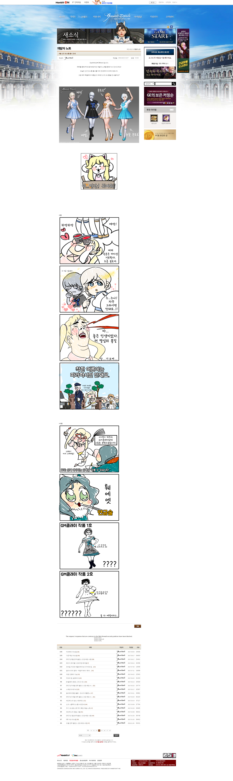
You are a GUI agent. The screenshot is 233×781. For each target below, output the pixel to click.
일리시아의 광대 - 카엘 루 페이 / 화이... (80, 670)
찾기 (163, 63)
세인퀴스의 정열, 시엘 (74, 712)
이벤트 (86, 2)
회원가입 (155, 63)
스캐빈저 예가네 (72, 689)
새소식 (61, 16)
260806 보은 (166, 103)
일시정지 (173, 103)
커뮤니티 (96, 16)
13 (96, 730)
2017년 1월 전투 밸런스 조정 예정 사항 (80, 716)
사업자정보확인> (106, 765)
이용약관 (65, 760)
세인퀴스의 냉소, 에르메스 (76, 701)
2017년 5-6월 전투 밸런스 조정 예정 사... (80, 685)
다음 (173, 110)
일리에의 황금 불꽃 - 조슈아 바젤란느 (79, 693)
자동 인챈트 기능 (73, 674)
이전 (171, 110)
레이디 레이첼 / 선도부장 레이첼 (77, 663)
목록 (137, 626)
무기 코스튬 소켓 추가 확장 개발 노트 (79, 708)
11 (91, 730)
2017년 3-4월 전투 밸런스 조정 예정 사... (80, 697)
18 (109, 730)
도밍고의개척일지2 (170, 103)
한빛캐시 (161, 2)
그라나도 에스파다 (116, 16)
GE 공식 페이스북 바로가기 (171, 26)
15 (101, 730)
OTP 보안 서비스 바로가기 (168, 26)
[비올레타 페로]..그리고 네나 (76, 682)
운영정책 (99, 760)
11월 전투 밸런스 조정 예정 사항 (78, 723)
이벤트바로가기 (160, 73)
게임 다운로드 (150, 42)
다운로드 (154, 16)
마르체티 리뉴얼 (72, 652)
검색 (116, 735)
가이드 (73, 16)
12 (93, 730)
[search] (163, 83)
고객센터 (168, 2)
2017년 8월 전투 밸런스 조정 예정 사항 (80, 659)
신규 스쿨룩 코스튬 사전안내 (76, 704)
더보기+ (174, 2)
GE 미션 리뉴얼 (72, 719)
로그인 (152, 2)
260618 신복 (168, 103)
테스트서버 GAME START (166, 42)
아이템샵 (138, 16)
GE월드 (84, 16)
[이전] (88, 730)
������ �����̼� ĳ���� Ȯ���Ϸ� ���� (183, 43)
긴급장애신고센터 (172, 103)
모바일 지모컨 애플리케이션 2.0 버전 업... (81, 667)
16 (104, 730)
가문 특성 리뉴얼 (73, 655)
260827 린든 (164, 103)
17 (107, 730)
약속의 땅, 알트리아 (73, 678)
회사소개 (59, 760)
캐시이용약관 (92, 760)
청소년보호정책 (83, 760)
